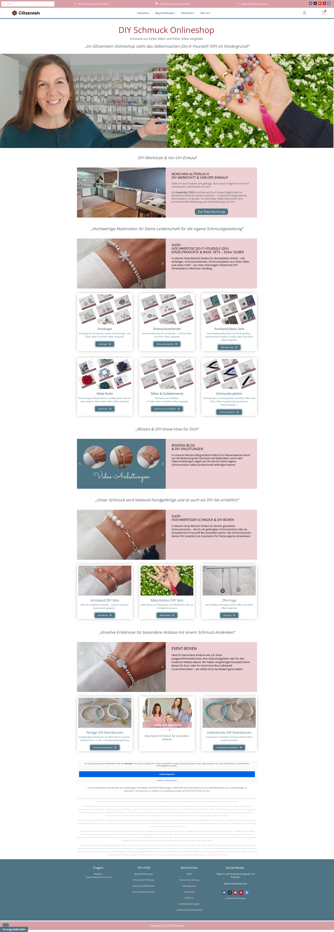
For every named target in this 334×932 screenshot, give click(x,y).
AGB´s (189, 873)
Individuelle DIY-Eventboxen (229, 732)
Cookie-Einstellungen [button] (235, 898)
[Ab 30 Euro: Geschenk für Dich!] (75, 3)
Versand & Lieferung (189, 879)
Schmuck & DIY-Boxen (143, 879)
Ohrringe (229, 600)
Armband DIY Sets (105, 600)
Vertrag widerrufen (14, 929)
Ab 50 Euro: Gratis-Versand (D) (174, 3)
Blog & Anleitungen (164, 13)
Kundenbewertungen (189, 903)
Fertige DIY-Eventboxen (104, 732)
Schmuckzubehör (229, 394)
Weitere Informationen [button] (167, 780)
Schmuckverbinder (167, 329)
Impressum (189, 891)
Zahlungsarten (189, 885)
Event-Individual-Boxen (143, 891)
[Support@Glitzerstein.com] (238, 3)
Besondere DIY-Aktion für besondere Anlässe (167, 737)
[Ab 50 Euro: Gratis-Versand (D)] (157, 3)
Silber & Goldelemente (167, 394)
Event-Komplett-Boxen (144, 885)
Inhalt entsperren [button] (167, 774)
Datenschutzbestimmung (189, 909)
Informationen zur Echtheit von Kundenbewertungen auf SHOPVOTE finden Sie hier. (172, 790)
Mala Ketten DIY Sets (167, 600)
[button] (170, 101)
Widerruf (189, 897)
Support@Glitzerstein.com (254, 3)
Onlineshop (142, 13)
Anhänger (104, 329)
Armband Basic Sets (229, 329)
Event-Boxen (187, 13)
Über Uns (205, 13)
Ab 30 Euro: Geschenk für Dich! (93, 3)
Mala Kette (105, 394)
